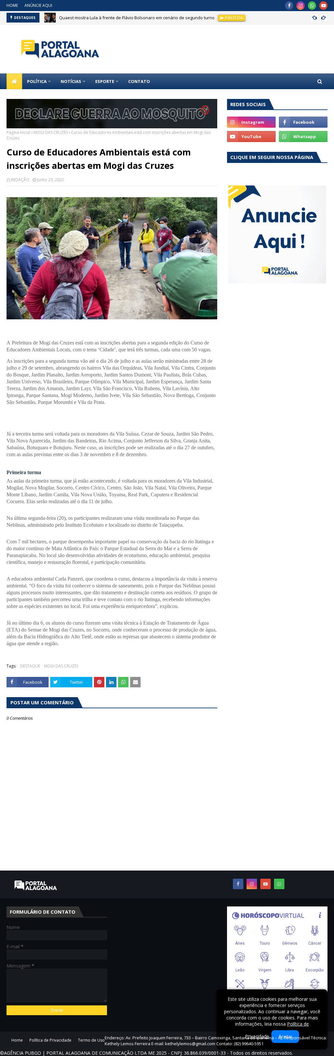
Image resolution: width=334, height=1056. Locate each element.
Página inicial (18, 132)
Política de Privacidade (50, 1040)
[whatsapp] (312, 5)
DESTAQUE (30, 666)
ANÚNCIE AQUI (38, 5)
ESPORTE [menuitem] (104, 81)
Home (17, 1040)
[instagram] (300, 5)
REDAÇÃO (20, 180)
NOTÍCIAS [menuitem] (71, 81)
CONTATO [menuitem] (139, 81)
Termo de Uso (91, 1040)
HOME (12, 5)
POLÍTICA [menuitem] (37, 81)
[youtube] (323, 5)
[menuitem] (14, 81)
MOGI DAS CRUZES (51, 132)
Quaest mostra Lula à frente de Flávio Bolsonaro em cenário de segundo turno (137, 18)
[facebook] (289, 5)
